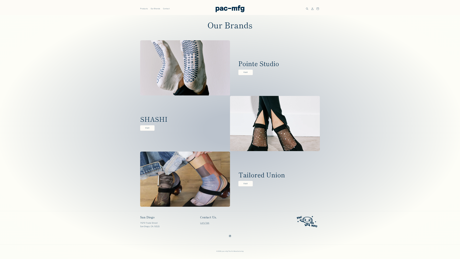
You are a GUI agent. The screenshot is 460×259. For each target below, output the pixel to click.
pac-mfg (225, 251)
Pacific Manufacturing (236, 251)
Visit (245, 72)
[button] (307, 8)
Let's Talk (204, 223)
